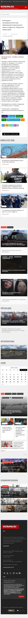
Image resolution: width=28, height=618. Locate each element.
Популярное (3, 227)
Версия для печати (6, 56)
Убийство (5, 34)
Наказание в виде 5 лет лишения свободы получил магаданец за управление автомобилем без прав (20, 432)
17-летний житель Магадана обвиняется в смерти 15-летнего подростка (13, 211)
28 (17, 381)
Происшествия (14, 34)
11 (6, 377)
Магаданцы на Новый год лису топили (7, 503)
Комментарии (10, 227)
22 (21, 379)
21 (17, 379)
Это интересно (20, 393)
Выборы (3, 450)
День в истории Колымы (17, 397)
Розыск (20, 280)
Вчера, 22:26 (4, 423)
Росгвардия (21, 231)
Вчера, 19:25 (18, 423)
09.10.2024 (4, 181)
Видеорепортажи (6, 258)
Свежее (2, 393)
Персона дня (6, 308)
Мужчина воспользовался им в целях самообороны (11, 251)
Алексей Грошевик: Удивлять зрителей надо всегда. (6, 510)
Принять (21, 596)
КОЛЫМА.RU (7, 7)
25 (6, 381)
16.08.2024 (4, 206)
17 (2, 379)
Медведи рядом (18, 256)
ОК (23, 119)
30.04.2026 (5, 313)
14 (17, 377)
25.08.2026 (5, 256)
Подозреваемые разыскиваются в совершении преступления (14, 300)
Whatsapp (19, 116)
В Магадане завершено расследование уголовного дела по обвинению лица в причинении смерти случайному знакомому (13, 186)
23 (25, 379)
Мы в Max (4, 116)
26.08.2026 (5, 231)
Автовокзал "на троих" (9, 493)
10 (2, 377)
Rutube (4, 119)
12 (10, 377)
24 (2, 381)
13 (14, 377)
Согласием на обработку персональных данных (13, 591)
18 (6, 379)
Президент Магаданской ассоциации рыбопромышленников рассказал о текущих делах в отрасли (13, 330)
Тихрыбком (24, 313)
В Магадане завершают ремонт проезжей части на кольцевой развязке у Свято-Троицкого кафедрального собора (13, 353)
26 (10, 381)
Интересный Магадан (14, 119)
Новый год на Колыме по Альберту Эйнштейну (20, 503)
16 (25, 377)
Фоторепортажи (7, 341)
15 (21, 377)
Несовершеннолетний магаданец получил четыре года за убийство (12, 161)
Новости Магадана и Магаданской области (10, 8)
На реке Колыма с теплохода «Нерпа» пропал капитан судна (7, 430)
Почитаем (5, 486)
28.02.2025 (4, 156)
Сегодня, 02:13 (6, 397)
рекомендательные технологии (12, 593)
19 (10, 379)
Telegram (12, 116)
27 (14, 381)
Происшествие (8, 393)
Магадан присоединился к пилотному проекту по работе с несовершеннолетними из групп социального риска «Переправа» (12, 469)
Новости (11, 256)
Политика (14, 393)
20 (14, 379)
